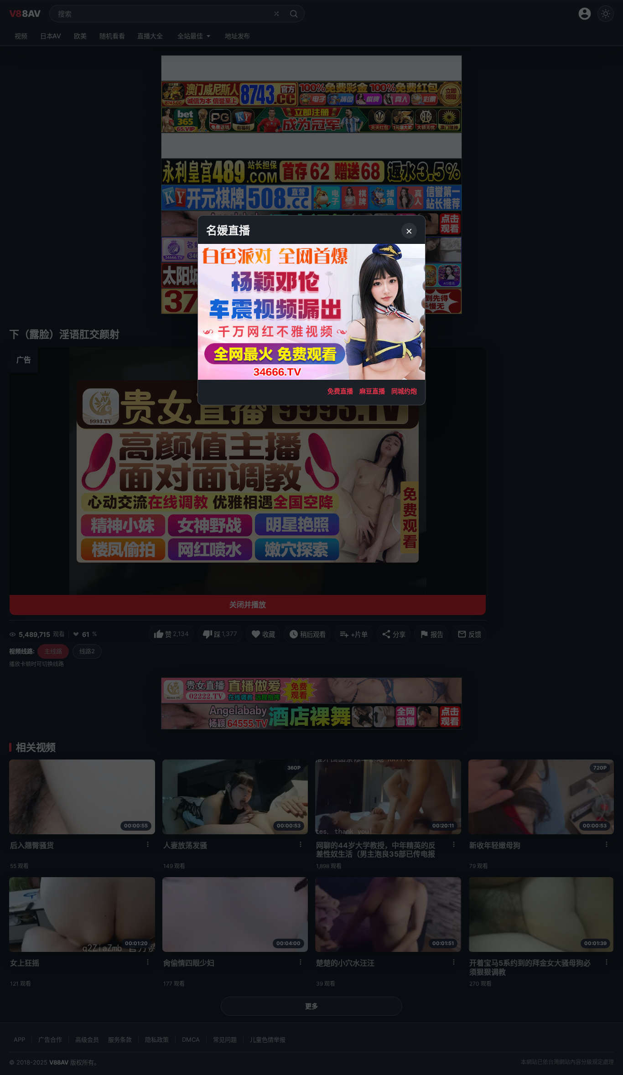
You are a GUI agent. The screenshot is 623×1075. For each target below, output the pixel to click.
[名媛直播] (311, 537)
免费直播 (340, 391)
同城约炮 (404, 391)
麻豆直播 (372, 391)
